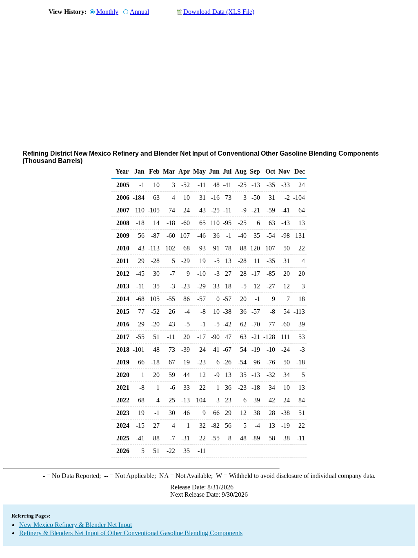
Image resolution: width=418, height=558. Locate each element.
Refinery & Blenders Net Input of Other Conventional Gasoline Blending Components (130, 532)
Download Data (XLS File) (218, 11)
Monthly (107, 11)
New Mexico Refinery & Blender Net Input (75, 524)
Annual (139, 11)
